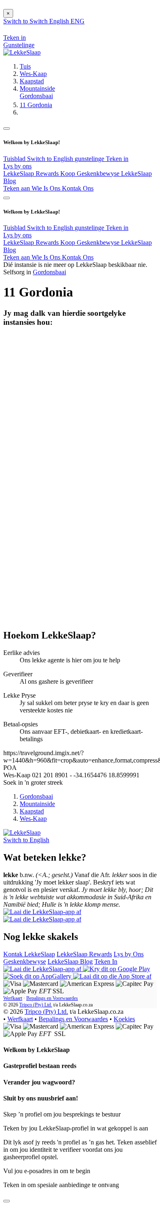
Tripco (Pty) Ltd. (35, 1005)
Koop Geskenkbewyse (90, 173)
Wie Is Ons (47, 188)
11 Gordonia (36, 104)
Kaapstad (32, 81)
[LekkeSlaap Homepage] (22, 52)
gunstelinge (90, 158)
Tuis (25, 66)
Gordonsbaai (36, 95)
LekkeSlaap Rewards (31, 173)
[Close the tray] (6, 1201)
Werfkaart (12, 998)
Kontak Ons (78, 188)
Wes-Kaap (33, 73)
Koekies (124, 1018)
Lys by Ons (129, 954)
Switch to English (51, 158)
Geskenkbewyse (24, 961)
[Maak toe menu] (6, 128)
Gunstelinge (18, 44)
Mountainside (37, 88)
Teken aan (17, 188)
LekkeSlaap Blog (70, 961)
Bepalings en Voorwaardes (52, 998)
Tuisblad (15, 158)
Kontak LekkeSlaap (29, 954)
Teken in (117, 158)
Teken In (105, 961)
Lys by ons (17, 166)
